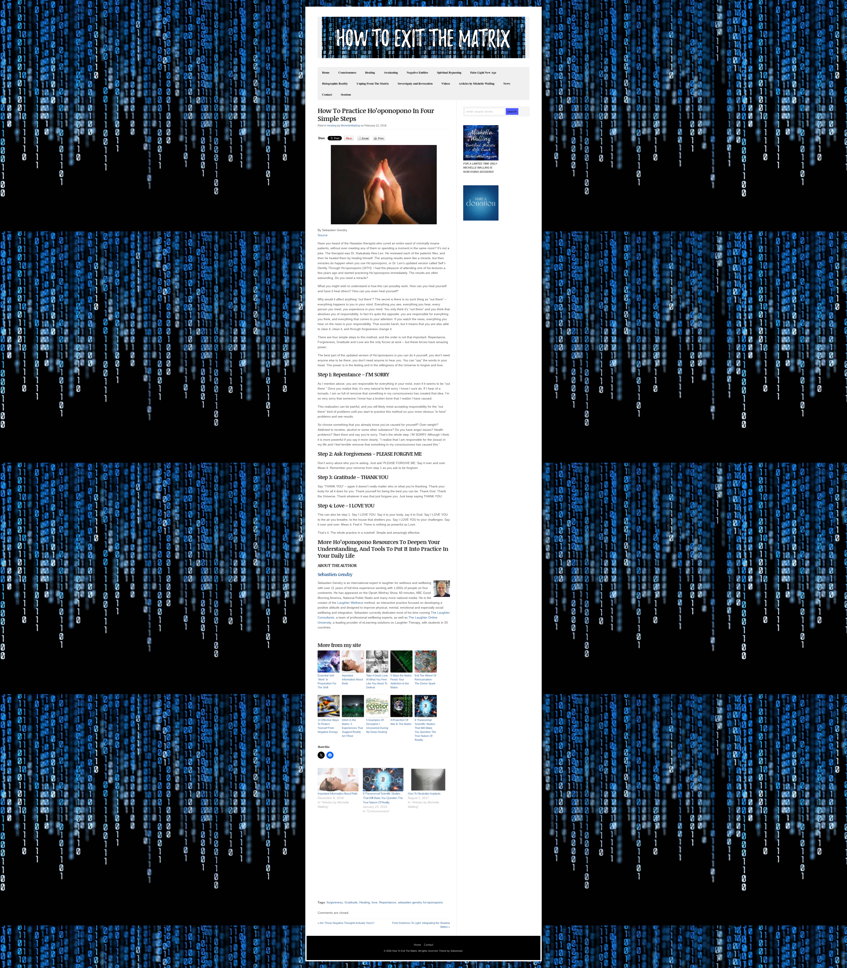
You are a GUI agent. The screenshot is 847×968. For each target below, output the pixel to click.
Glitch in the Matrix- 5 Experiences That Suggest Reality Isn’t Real (352, 728)
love (374, 902)
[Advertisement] (385, 859)
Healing (370, 72)
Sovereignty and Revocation (415, 83)
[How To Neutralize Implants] (428, 779)
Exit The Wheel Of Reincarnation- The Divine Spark (425, 679)
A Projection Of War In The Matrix (400, 722)
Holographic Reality (335, 83)
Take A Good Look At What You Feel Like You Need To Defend (377, 681)
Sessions (346, 94)
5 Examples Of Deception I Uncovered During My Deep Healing (377, 726)
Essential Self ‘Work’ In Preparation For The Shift (327, 681)
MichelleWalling (350, 125)
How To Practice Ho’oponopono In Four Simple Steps (376, 114)
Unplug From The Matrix (373, 83)
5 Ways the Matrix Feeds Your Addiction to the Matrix (401, 681)
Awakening (391, 72)
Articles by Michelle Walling (477, 83)
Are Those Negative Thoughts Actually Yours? (347, 923)
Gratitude (351, 902)
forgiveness (335, 902)
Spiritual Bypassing (449, 72)
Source (323, 235)
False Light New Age (483, 72)
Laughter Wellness (350, 602)
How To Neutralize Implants (424, 793)
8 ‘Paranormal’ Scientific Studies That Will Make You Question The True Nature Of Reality (425, 730)
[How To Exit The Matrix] (423, 57)
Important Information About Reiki (352, 679)
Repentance (387, 902)
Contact (327, 94)
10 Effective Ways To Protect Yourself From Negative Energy (328, 726)
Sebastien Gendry (335, 574)
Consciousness (347, 72)
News (506, 83)
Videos (445, 83)
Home (326, 72)
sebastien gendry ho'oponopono (420, 902)
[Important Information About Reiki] (338, 779)
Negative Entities (417, 72)
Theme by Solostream (451, 950)
